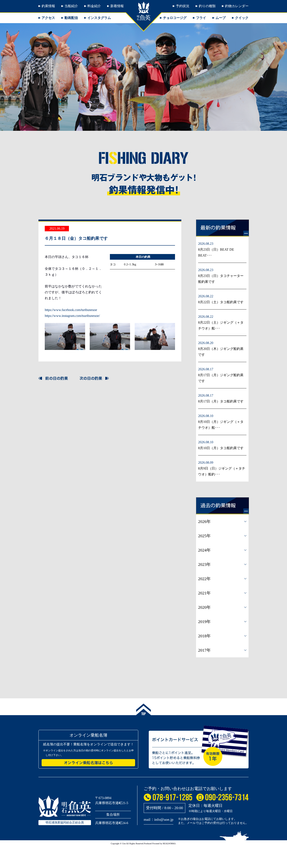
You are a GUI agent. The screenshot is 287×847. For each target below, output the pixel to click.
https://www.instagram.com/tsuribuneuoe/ (72, 316)
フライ (201, 18)
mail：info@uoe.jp (158, 819)
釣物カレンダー (237, 6)
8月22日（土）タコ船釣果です (221, 302)
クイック (242, 18)
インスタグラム (99, 18)
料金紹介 (94, 6)
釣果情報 (48, 6)
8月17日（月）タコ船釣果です (221, 401)
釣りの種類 (207, 6)
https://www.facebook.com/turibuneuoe (71, 310)
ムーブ (221, 18)
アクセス (48, 18)
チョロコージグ (175, 18)
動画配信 (71, 18)
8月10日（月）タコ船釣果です (221, 448)
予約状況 (182, 6)
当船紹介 (71, 6)
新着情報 (117, 6)
